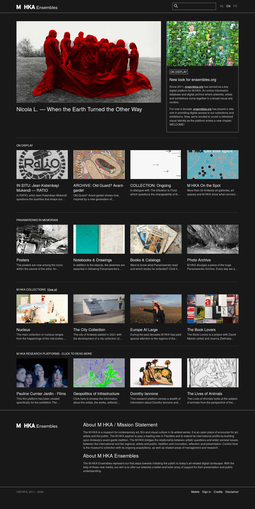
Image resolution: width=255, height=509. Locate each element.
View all (52, 289)
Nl (222, 6)
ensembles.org (194, 87)
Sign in (206, 492)
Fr (235, 6)
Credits (218, 492)
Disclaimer (232, 492)
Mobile (195, 492)
